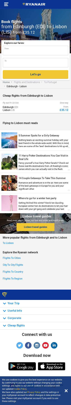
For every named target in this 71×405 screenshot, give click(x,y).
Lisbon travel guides (35, 227)
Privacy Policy (33, 392)
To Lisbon (8, 243)
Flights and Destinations (27, 82)
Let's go (35, 74)
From (7, 49)
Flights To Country (13, 271)
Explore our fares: (14, 43)
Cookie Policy (20, 389)
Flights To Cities (12, 258)
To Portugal (50, 82)
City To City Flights (13, 264)
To (5, 61)
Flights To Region (12, 278)
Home (6, 82)
